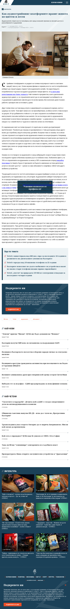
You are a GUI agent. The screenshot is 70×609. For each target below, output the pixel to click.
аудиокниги (24, 319)
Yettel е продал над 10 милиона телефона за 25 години (31, 262)
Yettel (14, 319)
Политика (21, 577)
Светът (38, 577)
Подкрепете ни (13, 309)
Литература (7, 9)
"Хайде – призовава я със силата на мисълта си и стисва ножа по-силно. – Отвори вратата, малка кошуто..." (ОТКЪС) (18, 555)
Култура (51, 577)
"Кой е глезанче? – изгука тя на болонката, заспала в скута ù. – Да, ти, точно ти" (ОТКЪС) (17, 496)
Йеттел (6, 319)
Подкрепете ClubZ (12, 604)
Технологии (60, 577)
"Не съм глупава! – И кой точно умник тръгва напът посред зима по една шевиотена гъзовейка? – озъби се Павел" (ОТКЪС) (16, 526)
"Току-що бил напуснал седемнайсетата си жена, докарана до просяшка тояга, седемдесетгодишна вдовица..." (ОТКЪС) (51, 555)
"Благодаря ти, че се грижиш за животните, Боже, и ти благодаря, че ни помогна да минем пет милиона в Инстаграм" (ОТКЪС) (51, 496)
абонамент (36, 319)
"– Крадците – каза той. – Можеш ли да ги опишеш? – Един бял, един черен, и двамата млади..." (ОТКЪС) (51, 525)
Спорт (45, 577)
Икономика (30, 577)
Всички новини (56, 2)
